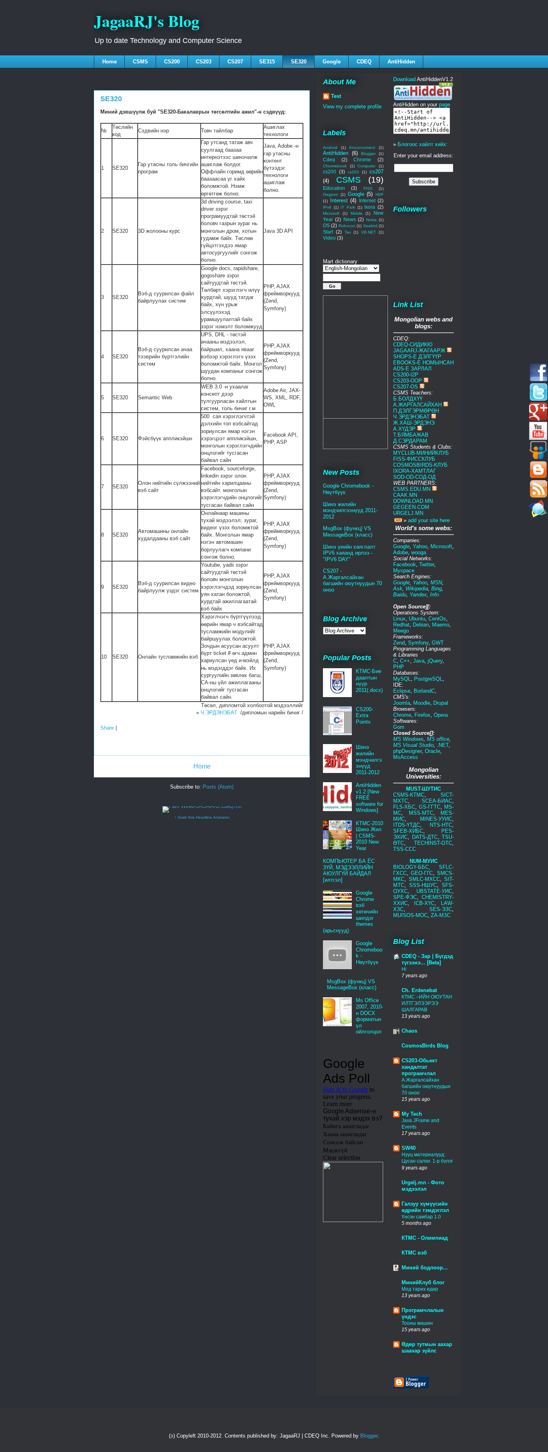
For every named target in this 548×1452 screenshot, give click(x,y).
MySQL (402, 679)
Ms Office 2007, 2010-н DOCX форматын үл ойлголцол (369, 1016)
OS (326, 225)
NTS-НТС (441, 825)
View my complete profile (352, 107)
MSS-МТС (421, 813)
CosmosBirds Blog (425, 1046)
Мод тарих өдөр (420, 1289)
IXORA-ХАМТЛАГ (414, 471)
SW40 (409, 1148)
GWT (438, 643)
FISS (368, 188)
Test (336, 96)
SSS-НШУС (423, 885)
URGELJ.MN (408, 513)
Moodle (421, 703)
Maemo (440, 625)
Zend (399, 643)
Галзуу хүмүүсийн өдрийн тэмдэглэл (425, 1207)
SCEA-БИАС (437, 801)
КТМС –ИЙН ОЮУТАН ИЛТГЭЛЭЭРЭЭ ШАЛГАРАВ (427, 1003)
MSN (436, 583)
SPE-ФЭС (405, 897)
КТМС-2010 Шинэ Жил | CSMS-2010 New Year (369, 835)
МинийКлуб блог (423, 1282)
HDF (379, 194)
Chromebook (335, 166)
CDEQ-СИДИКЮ (412, 345)
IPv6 (327, 207)
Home (109, 62)
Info (434, 595)
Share (107, 728)
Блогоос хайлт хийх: (423, 144)
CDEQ (364, 62)
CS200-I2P (405, 375)
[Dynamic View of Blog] (538, 477)
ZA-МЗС (441, 915)
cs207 (376, 172)
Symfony (418, 643)
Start (328, 231)
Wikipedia (417, 589)
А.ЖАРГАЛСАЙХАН (417, 405)
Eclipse (401, 691)
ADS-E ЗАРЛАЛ (412, 369)
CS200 (172, 62)
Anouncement (362, 147)
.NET (443, 745)
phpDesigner (407, 751)
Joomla (401, 703)
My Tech (412, 1114)
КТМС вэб (414, 1253)
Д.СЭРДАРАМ (410, 441)
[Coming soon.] (538, 516)
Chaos (409, 1031)
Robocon (347, 226)
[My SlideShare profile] (538, 457)
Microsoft (331, 213)
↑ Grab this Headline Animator (202, 817)
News (349, 219)
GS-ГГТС (429, 807)
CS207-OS (405, 387)
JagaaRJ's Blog (146, 21)
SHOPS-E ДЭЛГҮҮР (417, 357)
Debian (421, 625)
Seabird (370, 226)
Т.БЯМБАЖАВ (410, 435)
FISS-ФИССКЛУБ (414, 459)
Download (404, 79)
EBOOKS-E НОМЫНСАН (423, 363)
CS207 (235, 62)
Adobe (400, 552)
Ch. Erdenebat (419, 990)
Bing (436, 589)
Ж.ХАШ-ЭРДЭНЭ (413, 423)
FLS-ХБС (404, 807)
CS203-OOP (407, 381)
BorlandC (424, 691)
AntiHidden (401, 62)
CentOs (437, 619)
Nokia (371, 220)
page (444, 105)
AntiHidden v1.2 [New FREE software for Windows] (369, 797)
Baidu (399, 595)
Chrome (362, 159)
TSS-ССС (404, 849)
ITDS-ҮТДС (406, 825)
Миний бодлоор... (425, 1268)
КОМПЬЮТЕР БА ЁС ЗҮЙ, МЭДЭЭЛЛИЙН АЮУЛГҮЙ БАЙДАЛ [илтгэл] (349, 870)
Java (418, 661)
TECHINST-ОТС (433, 843)
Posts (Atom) (218, 787)
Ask (397, 589)
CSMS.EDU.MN (411, 489)
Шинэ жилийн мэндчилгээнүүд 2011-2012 (350, 510)
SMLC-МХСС (424, 879)
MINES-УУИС (436, 819)
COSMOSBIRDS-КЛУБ (420, 465)
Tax (348, 232)
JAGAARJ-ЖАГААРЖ (419, 351)
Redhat (401, 625)
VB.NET (368, 232)
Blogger (368, 153)
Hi (404, 969)
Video (329, 237)
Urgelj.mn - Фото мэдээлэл (423, 1185)
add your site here (429, 520)
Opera (441, 715)
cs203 (353, 172)
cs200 (329, 171)
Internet (367, 200)
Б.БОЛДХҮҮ (407, 399)
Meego (401, 631)
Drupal (440, 703)
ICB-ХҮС (424, 903)
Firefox (422, 715)
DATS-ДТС (425, 837)
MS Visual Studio (413, 745)
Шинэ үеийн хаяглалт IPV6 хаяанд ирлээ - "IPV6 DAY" (349, 553)
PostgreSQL (428, 679)
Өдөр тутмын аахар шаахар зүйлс (427, 1347)
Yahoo (420, 546)
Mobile (357, 213)
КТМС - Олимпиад (425, 1238)
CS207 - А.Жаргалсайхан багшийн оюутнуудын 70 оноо (352, 580)
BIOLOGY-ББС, (416, 867)
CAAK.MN (405, 495)
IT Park (348, 207)
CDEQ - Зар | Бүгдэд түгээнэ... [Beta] (427, 959)
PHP (398, 667)
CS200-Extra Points (364, 715)
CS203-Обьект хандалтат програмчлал (419, 1066)
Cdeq (329, 159)
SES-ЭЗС (440, 909)
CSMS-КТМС (408, 795)
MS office (438, 739)
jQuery (435, 661)
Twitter (426, 564)
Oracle (432, 751)
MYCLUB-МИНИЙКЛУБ (421, 453)
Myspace (403, 570)
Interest (339, 200)
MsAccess (405, 757)
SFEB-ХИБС (408, 831)
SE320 (298, 62)
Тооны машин (417, 1323)
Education (334, 188)
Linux (399, 619)
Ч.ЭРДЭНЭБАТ (219, 713)
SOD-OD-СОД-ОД (414, 477)
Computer (366, 166)
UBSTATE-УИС (434, 891)
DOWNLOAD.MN (413, 501)
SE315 (267, 62)
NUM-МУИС (424, 861)
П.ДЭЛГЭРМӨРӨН (416, 411)
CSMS (140, 62)
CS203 (203, 62)
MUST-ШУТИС (423, 789)
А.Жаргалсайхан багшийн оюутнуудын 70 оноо (426, 1086)
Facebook (404, 564)
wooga (418, 552)
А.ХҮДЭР (404, 429)
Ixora (369, 206)
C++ (405, 661)
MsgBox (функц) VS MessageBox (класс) (347, 531)
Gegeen (330, 194)
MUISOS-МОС (410, 915)
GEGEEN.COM (411, 507)
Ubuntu (417, 619)
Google (332, 62)
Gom (398, 727)
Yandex (418, 595)
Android (330, 147)
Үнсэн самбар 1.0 (421, 1217)
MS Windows (408, 739)
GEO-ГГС (422, 873)
